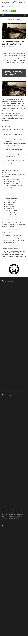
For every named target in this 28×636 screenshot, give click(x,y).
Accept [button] (13, 10)
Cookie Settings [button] (6, 10)
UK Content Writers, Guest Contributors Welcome (13, 42)
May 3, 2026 (5, 46)
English (18, 1)
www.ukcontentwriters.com (12, 101)
